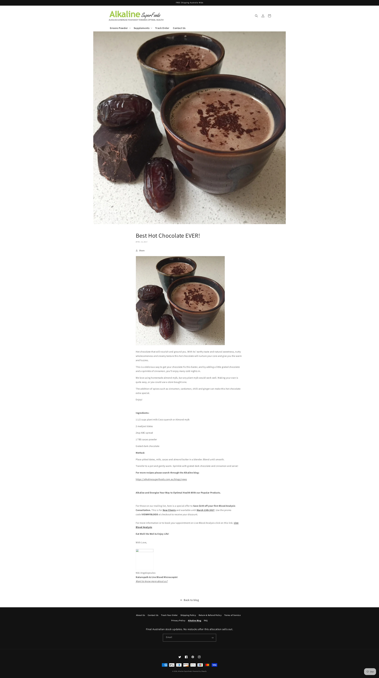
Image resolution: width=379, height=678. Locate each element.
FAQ (206, 620)
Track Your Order (169, 615)
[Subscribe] (212, 638)
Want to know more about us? (152, 581)
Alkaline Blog (194, 620)
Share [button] (142, 250)
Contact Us (153, 615)
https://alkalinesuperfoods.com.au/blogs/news (161, 479)
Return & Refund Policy (210, 615)
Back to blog (191, 600)
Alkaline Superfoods (185, 671)
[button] (120, 28)
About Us (140, 615)
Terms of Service (232, 615)
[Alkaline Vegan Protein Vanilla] (142, 499)
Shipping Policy (188, 615)
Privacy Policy (178, 620)
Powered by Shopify (200, 671)
